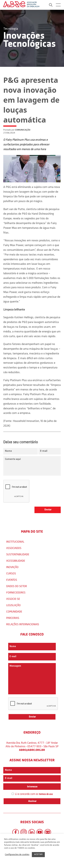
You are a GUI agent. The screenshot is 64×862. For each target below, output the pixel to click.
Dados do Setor (16, 586)
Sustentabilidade (17, 554)
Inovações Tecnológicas (29, 40)
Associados (13, 547)
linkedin (31, 832)
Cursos (11, 573)
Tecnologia (10, 28)
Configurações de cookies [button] (17, 854)
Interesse (32, 786)
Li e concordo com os (33, 794)
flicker (47, 832)
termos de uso (46, 794)
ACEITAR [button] (38, 854)
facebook (15, 832)
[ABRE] (21, 4)
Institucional (15, 541)
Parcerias (12, 617)
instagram (23, 832)
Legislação (13, 605)
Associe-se (13, 598)
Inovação (12, 567)
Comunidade (14, 611)
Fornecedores (15, 592)
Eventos (11, 579)
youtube (39, 832)
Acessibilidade (15, 560)
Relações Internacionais (22, 624)
